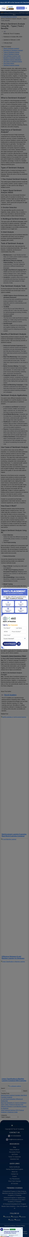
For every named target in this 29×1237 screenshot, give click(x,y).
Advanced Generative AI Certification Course (11, 1232)
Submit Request (9, 644)
